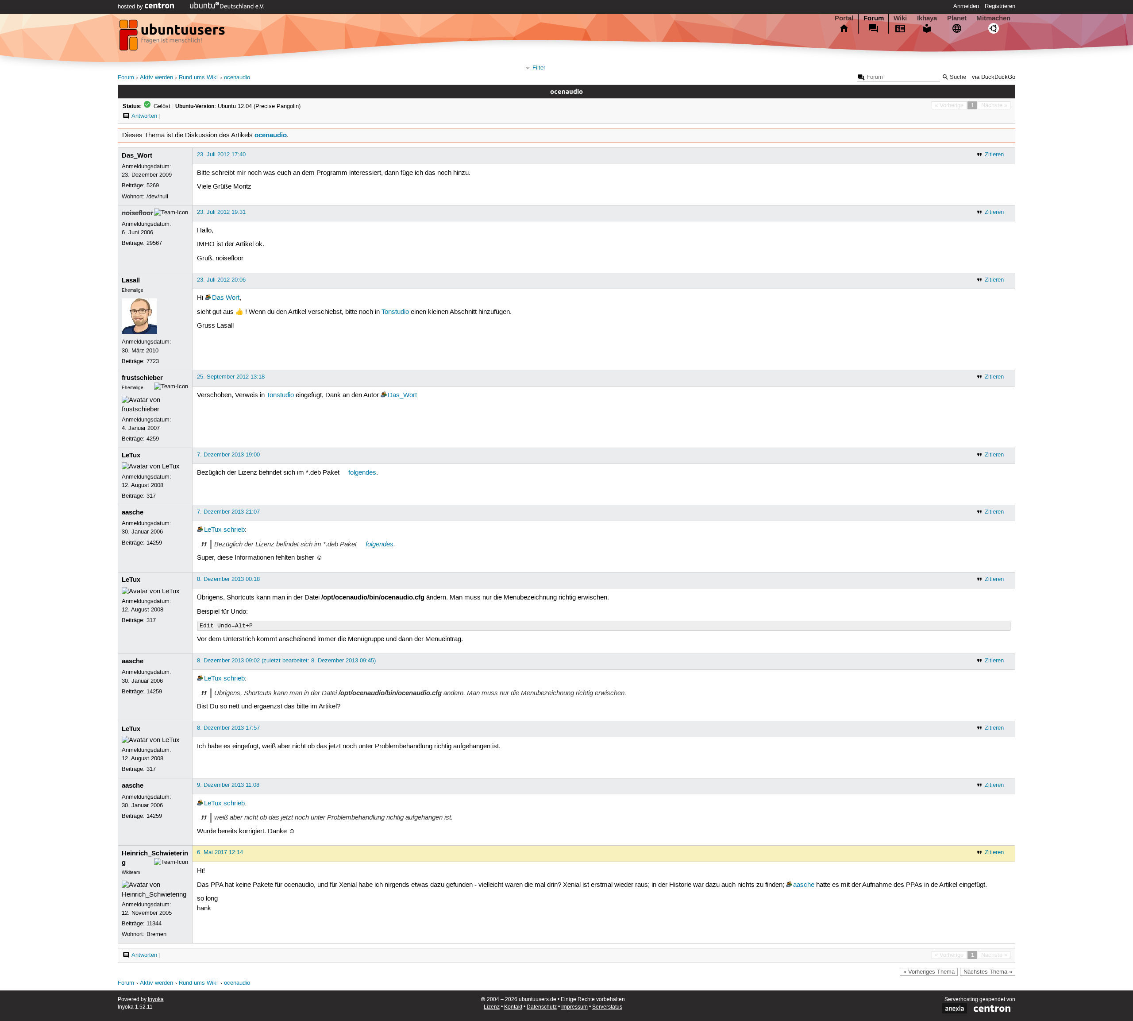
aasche (132, 512)
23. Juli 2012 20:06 (221, 279)
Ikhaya (927, 18)
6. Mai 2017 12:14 (220, 852)
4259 (152, 438)
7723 (152, 361)
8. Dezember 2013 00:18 (228, 579)
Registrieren (1000, 6)
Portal (844, 18)
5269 (152, 185)
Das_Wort (137, 155)
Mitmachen (993, 18)
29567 (154, 243)
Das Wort (225, 298)
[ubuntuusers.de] (173, 38)
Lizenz (492, 1007)
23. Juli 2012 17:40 (221, 154)
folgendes (362, 473)
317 (151, 495)
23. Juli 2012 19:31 (221, 212)
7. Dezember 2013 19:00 (228, 454)
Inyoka (156, 999)
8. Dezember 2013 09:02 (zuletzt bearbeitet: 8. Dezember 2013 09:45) (286, 660)
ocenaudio (237, 77)
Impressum (574, 1007)
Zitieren (994, 154)
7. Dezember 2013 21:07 (228, 511)
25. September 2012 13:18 (231, 376)
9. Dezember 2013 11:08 (228, 785)
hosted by (131, 6)
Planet (957, 18)
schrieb (234, 530)
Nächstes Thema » (987, 971)
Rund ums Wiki (198, 77)
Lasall (131, 280)
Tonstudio (395, 312)
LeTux (131, 455)
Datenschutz (542, 1007)
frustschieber (142, 377)
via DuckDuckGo (993, 77)
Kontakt (513, 1007)
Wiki (900, 18)
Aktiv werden (156, 77)
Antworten (144, 116)
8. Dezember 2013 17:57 (228, 727)
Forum (873, 18)
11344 (154, 923)
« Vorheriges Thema (929, 971)
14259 (154, 542)
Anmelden (966, 6)
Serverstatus (607, 1007)
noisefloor (137, 213)
